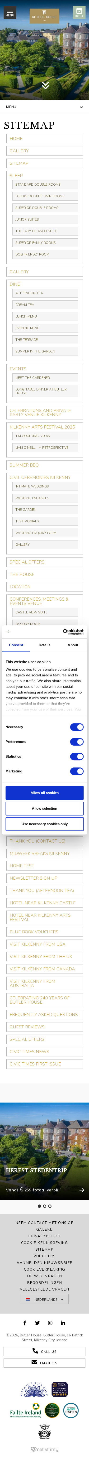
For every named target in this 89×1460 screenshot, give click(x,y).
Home (16, 138)
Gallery (19, 151)
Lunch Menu (26, 316)
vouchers (44, 1256)
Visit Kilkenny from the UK (41, 956)
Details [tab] (44, 645)
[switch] (77, 742)
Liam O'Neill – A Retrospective (41, 447)
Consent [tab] (16, 645)
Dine (15, 284)
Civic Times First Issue (35, 1064)
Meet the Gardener (32, 378)
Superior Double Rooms (36, 208)
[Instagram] (50, 1323)
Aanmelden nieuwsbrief (44, 1262)
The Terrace (26, 339)
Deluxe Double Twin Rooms (40, 196)
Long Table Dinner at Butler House (41, 391)
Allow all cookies (45, 793)
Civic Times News (29, 1052)
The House (22, 574)
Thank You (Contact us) (38, 841)
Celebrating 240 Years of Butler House (40, 1000)
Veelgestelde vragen (44, 1289)
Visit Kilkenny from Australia (32, 983)
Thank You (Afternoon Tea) (42, 890)
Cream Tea (24, 305)
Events (18, 369)
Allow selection (44, 808)
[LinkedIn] (63, 1323)
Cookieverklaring (44, 1269)
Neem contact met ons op (44, 1222)
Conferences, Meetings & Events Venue (39, 601)
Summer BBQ (24, 465)
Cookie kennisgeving (44, 1242)
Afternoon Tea (29, 293)
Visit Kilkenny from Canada (42, 969)
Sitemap (19, 163)
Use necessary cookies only (45, 824)
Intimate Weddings (32, 486)
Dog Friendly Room (32, 254)
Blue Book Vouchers (34, 932)
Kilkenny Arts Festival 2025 (42, 427)
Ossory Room (27, 624)
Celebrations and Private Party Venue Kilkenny (40, 413)
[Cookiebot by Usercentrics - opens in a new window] (63, 632)
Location (20, 587)
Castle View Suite (31, 612)
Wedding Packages (32, 498)
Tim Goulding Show (32, 436)
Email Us (48, 1363)
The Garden (25, 509)
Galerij (44, 1229)
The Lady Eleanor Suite (36, 231)
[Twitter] (37, 1323)
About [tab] (73, 645)
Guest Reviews (27, 1027)
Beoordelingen (44, 1282)
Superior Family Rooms (35, 243)
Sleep (16, 175)
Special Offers (27, 562)
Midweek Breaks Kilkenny (40, 853)
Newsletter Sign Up (33, 878)
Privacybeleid (44, 1236)
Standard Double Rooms (38, 184)
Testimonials (27, 521)
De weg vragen (44, 1276)
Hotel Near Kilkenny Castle (43, 903)
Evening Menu (27, 328)
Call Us (49, 1352)
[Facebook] (25, 1323)
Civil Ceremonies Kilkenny (40, 477)
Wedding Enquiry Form (35, 533)
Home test (22, 866)
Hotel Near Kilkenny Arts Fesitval (40, 917)
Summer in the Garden (35, 351)
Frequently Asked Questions (44, 1014)
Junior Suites (27, 219)
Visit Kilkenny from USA (38, 944)
